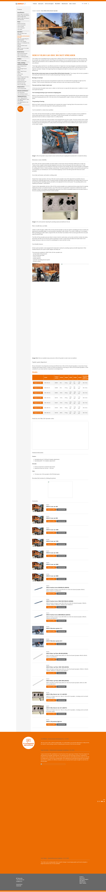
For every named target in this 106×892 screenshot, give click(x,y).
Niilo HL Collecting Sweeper (22, 56)
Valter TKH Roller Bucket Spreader (22, 46)
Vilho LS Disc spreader (21, 41)
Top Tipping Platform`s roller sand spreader (23, 100)
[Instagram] (97, 801)
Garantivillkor (19, 884)
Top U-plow (19, 29)
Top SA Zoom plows (21, 24)
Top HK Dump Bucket (21, 88)
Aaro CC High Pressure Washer (21, 72)
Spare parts (40, 3)
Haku (89, 3)
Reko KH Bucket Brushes (22, 53)
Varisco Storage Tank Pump (22, 77)
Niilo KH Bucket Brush (21, 55)
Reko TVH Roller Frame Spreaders (22, 34)
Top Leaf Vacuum (20, 92)
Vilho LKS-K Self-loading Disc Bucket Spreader (23, 39)
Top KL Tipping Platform (22, 98)
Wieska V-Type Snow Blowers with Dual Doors (23, 19)
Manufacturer (65, 3)
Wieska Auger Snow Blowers (23, 14)
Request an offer (38, 382)
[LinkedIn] (104, 801)
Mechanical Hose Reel (21, 81)
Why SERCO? (57, 3)
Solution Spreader (20, 79)
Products (35, 3)
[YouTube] (102, 801)
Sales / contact (72, 3)
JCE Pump (19, 75)
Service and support (49, 3)
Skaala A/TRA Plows (21, 23)
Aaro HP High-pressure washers (21, 66)
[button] (58, 51)
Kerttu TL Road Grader (21, 60)
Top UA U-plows (20, 26)
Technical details (61, 509)
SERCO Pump (20, 74)
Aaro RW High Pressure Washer (22, 69)
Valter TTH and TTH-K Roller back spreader (23, 49)
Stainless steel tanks (21, 78)
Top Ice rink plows (21, 27)
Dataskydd (18, 885)
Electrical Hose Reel (21, 83)
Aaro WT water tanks (21, 84)
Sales (104, 799)
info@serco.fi (19, 881)
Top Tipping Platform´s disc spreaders (22, 102)
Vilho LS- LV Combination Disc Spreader (23, 43)
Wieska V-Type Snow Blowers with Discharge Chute (23, 16)
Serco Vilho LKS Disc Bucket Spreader (23, 36)
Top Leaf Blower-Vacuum (22, 94)
